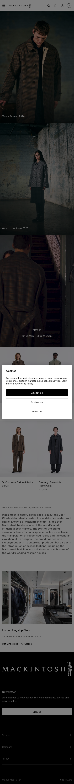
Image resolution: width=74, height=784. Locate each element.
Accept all (37, 392)
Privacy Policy (25, 383)
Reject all (37, 411)
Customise (37, 402)
